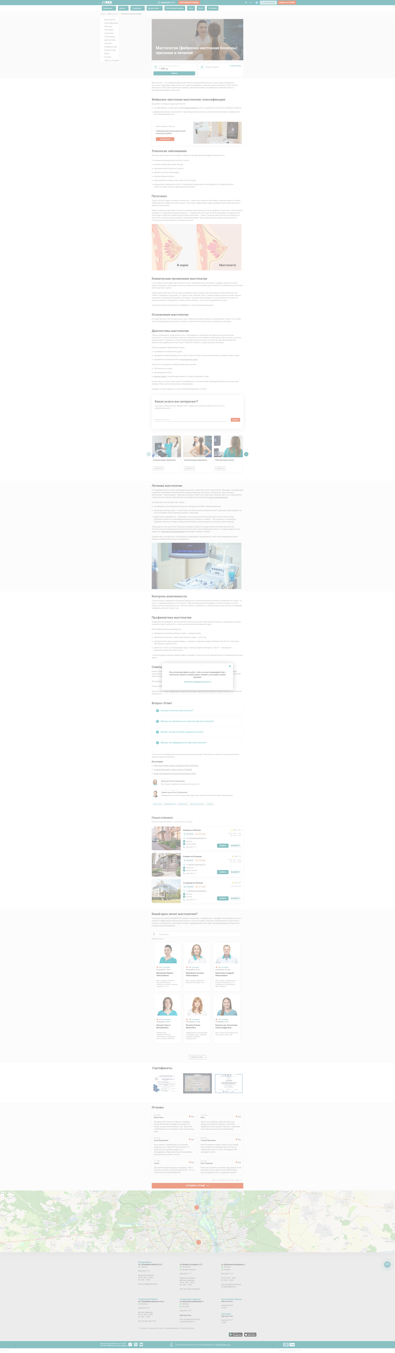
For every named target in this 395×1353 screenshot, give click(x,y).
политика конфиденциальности (197, 682)
